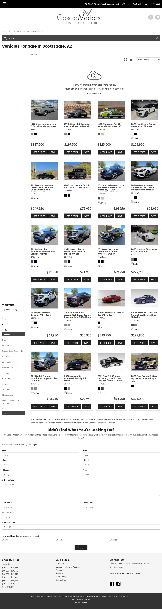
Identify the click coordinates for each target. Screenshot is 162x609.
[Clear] (14, 309)
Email (114, 539)
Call (6, 539)
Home (4, 31)
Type (4, 450)
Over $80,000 (8, 587)
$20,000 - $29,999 (10, 567)
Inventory (60, 563)
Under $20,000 (8, 564)
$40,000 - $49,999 (10, 574)
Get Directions (116, 567)
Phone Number (8, 522)
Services (59, 570)
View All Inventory (95, 93)
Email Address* (8, 512)
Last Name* (88, 502)
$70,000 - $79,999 (10, 583)
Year (85, 450)
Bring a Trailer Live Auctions (68, 567)
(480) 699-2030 (127, 573)
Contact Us (61, 580)
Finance (59, 573)
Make (4, 460)
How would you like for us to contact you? (20, 536)
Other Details (8, 480)
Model (86, 460)
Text (60, 539)
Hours (138, 573)
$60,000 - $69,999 (10, 580)
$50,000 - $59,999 (10, 577)
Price (85, 470)
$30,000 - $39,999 (10, 570)
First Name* (7, 502)
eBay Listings (61, 576)
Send (81, 548)
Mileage (5, 470)
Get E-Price (39, 152)
